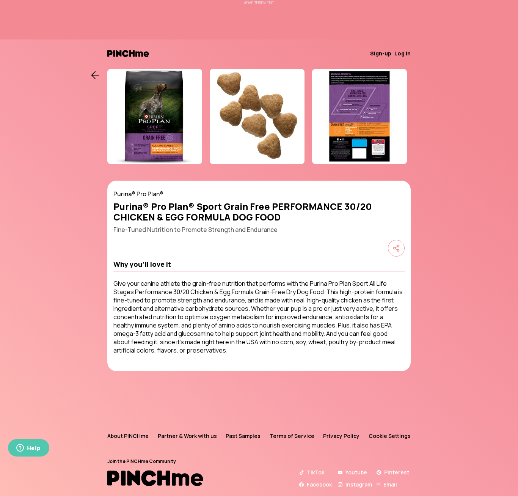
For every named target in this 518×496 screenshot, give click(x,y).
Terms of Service (292, 435)
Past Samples (243, 435)
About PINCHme (128, 435)
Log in (402, 53)
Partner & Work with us (187, 435)
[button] (259, 264)
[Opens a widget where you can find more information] (28, 448)
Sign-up (380, 53)
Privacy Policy (341, 435)
